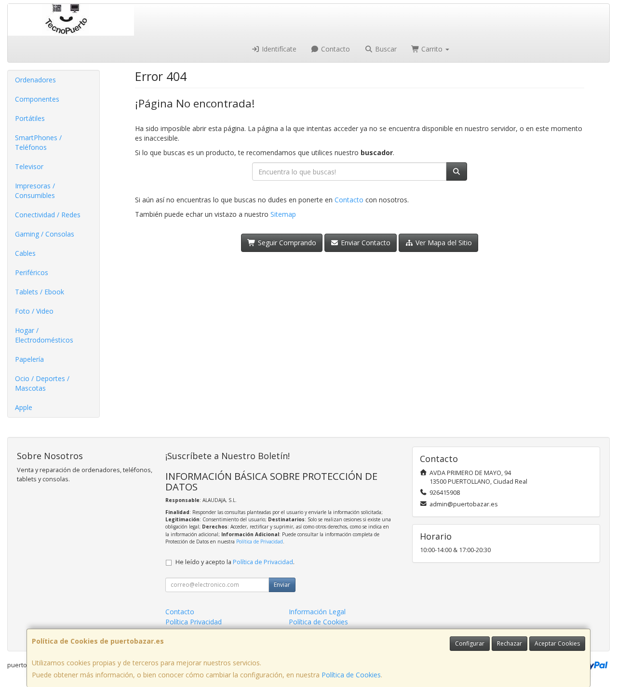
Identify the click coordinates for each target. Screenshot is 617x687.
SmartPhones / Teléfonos (38, 142)
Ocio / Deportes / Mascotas (42, 383)
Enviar (282, 585)
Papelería (29, 359)
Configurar (469, 643)
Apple (23, 407)
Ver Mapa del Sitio (443, 242)
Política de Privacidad (259, 541)
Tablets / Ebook (39, 291)
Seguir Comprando (286, 242)
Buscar (385, 48)
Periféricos (31, 272)
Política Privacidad (193, 621)
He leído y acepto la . (235, 562)
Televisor (29, 166)
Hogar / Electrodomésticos (44, 335)
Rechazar (509, 643)
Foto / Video (34, 311)
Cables (25, 253)
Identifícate (278, 48)
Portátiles (30, 118)
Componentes (37, 99)
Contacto (334, 48)
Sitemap (283, 214)
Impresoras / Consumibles (35, 190)
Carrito (431, 48)
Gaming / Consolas (44, 233)
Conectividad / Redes (47, 214)
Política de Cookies (351, 674)
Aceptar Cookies (557, 643)
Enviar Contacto (364, 242)
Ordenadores (35, 79)
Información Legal (317, 611)
